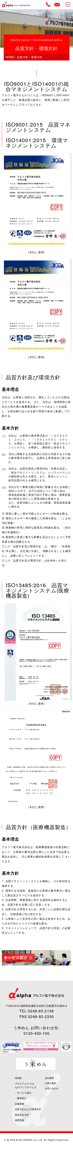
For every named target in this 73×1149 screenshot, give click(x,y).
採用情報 (19, 1120)
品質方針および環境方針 (28, 1109)
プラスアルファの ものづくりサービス (25, 1085)
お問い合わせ (51, 1088)
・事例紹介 (21, 1098)
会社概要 (49, 1077)
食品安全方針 (22, 1114)
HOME (10, 57)
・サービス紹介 (23, 1092)
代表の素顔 (50, 1083)
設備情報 (19, 1103)
